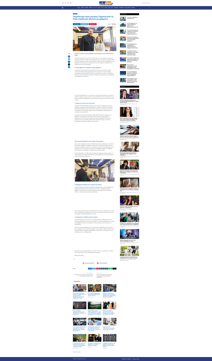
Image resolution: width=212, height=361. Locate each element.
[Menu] (62, 8)
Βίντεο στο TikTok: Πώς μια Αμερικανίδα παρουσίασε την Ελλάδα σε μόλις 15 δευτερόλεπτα (104, 276)
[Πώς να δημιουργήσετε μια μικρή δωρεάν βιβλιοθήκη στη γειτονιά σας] (94, 288)
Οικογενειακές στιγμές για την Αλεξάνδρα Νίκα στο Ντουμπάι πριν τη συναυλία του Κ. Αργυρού (94, 328)
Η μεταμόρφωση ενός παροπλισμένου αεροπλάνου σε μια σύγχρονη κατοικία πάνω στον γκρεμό (132, 46)
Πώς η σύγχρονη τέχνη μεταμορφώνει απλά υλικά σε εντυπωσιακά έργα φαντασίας (132, 80)
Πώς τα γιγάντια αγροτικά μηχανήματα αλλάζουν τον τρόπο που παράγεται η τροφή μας (133, 59)
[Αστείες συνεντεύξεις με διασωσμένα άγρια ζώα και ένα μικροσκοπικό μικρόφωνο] (123, 38)
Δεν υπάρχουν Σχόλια (83, 21)
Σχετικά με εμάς (135, 359)
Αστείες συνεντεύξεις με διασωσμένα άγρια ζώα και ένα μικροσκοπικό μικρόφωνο (133, 39)
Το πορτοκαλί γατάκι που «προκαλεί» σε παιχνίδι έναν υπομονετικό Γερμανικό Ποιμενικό (132, 32)
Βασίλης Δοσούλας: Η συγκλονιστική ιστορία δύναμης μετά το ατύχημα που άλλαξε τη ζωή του (108, 312)
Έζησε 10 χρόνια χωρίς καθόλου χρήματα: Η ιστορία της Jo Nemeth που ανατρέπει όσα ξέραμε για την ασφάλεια (94, 312)
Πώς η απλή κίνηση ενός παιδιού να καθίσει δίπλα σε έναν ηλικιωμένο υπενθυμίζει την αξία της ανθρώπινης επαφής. (79, 296)
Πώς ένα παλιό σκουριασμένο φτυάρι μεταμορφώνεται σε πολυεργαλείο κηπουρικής (133, 66)
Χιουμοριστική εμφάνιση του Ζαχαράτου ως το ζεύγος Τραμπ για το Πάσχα (94, 344)
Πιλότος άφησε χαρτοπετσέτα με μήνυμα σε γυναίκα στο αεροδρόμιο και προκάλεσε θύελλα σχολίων (79, 328)
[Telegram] (69, 67)
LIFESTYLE (122, 20)
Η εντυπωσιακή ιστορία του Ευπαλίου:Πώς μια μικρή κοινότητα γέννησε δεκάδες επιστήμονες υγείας (79, 345)
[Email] (69, 64)
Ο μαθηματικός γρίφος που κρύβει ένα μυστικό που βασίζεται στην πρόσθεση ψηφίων (109, 345)
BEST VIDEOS (122, 26)
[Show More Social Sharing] (98, 24)
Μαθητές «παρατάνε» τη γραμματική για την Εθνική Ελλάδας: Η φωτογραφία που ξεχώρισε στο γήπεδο (109, 295)
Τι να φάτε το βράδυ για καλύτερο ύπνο (132, 18)
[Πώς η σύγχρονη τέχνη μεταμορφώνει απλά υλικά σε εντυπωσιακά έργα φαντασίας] (123, 80)
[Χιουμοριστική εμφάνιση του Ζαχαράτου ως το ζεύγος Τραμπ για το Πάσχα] (94, 338)
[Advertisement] (95, 86)
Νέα (74, 258)
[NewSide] (106, 3)
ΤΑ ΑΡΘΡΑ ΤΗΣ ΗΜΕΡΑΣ (126, 359)
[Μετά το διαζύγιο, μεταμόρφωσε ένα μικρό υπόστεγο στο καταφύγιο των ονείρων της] (79, 305)
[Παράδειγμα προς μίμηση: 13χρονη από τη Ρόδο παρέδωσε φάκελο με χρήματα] (94, 39)
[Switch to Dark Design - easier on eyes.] (148, 7)
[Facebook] (69, 56)
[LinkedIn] (69, 62)
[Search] (149, 8)
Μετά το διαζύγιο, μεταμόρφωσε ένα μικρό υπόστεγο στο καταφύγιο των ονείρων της (79, 312)
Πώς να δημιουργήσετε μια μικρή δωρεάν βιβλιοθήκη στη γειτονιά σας (94, 294)
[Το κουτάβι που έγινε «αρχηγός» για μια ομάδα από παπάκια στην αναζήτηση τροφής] (123, 52)
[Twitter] (69, 59)
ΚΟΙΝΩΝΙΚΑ (75, 13)
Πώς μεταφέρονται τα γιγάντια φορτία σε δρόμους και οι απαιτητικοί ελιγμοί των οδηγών (132, 25)
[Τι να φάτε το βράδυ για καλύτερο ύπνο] (123, 19)
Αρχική (74, 10)
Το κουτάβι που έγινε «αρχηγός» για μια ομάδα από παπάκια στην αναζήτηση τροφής (132, 52)
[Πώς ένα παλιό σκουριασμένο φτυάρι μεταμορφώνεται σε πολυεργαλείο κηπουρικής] (123, 66)
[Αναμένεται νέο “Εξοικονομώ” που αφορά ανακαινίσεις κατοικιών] (109, 321)
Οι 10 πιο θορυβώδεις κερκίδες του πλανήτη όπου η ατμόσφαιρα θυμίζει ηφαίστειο (132, 73)
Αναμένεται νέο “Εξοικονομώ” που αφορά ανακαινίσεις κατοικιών (108, 328)
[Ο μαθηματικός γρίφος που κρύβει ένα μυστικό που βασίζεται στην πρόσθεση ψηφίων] (109, 338)
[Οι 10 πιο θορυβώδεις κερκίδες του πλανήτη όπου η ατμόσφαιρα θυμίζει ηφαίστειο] (123, 73)
